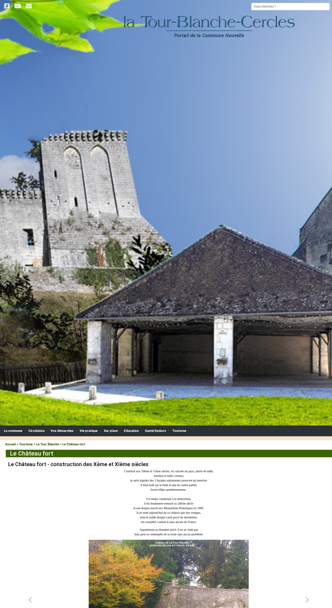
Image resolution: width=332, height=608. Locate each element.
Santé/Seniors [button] (156, 431)
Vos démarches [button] (62, 431)
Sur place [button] (111, 431)
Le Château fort (73, 444)
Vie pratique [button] (89, 431)
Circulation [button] (36, 431)
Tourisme (26, 444)
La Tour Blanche (47, 444)
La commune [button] (13, 431)
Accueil (10, 444)
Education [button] (131, 431)
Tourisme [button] (179, 431)
